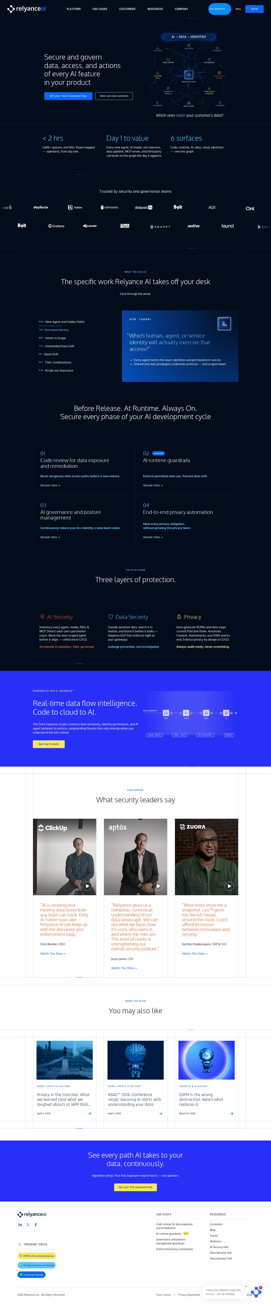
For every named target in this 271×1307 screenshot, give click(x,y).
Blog (212, 1229)
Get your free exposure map (135, 1187)
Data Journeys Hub (221, 1258)
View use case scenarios (114, 96)
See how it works (49, 744)
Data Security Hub (221, 1252)
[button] (219, 9)
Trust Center (163, 1294)
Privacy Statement (189, 1294)
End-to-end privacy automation (174, 1249)
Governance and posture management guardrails (170, 1241)
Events (214, 1235)
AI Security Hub (219, 1247)
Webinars (215, 1241)
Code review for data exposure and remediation (174, 1226)
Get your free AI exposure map (68, 96)
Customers (216, 1224)
